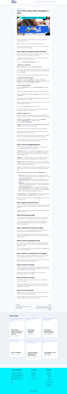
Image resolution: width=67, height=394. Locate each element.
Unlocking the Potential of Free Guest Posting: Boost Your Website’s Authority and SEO (44, 307)
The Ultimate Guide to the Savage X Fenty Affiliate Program (33, 354)
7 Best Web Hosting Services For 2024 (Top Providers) (23, 307)
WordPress (33, 375)
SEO (33, 376)
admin (13, 335)
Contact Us (53, 1)
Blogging (33, 373)
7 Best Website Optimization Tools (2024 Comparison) (49, 331)
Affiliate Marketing (49, 382)
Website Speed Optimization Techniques (31, 331)
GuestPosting (33, 378)
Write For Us (47, 1)
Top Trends (33, 371)
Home (36, 1)
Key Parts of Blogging (16, 352)
